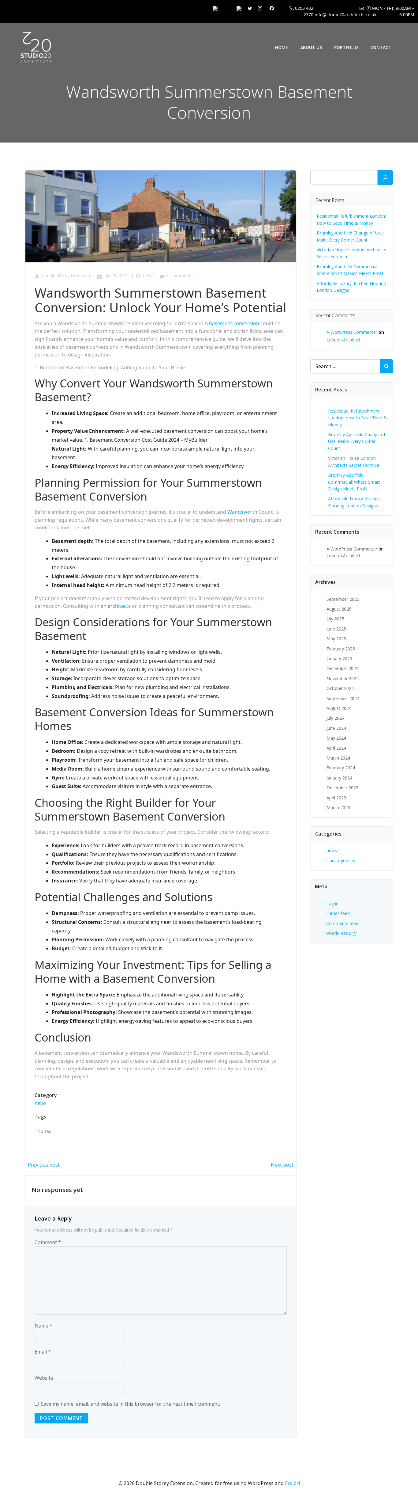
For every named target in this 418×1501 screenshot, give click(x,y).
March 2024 (338, 758)
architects (119, 606)
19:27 (147, 275)
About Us (311, 47)
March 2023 (338, 807)
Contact (380, 47)
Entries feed (338, 913)
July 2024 (335, 718)
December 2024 (342, 668)
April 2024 (336, 748)
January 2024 (339, 778)
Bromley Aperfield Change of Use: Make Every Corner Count (356, 441)
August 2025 (339, 609)
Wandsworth (242, 512)
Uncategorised (341, 860)
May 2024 (336, 738)
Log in (332, 903)
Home (281, 47)
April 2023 (336, 798)
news (41, 1103)
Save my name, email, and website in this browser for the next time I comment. (130, 1403)
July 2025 (335, 619)
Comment (48, 1242)
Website (44, 1377)
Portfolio (346, 47)
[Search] (385, 177)
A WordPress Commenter (352, 332)
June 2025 (336, 629)
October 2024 (340, 688)
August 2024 (339, 708)
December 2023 (342, 788)
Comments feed (342, 923)
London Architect (343, 340)
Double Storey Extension (65, 275)
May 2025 (336, 639)
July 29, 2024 (116, 275)
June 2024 (336, 728)
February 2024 (341, 768)
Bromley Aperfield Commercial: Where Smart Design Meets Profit (354, 482)
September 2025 (343, 599)
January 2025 (339, 658)
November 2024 (343, 678)
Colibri (292, 1483)
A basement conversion (232, 323)
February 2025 (341, 649)
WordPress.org (341, 933)
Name (43, 1325)
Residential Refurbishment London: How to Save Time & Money (357, 418)
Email (43, 1351)
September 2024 (343, 698)
